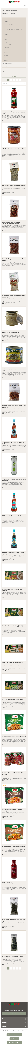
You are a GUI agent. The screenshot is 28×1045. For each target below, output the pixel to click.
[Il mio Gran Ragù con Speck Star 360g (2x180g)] (14, 796)
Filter (15, 76)
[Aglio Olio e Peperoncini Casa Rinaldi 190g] (14, 135)
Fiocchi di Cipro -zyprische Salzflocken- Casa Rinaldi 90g (14, 479)
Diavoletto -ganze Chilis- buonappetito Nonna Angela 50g (14, 406)
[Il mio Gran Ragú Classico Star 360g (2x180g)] (14, 722)
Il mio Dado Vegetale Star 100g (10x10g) (12, 699)
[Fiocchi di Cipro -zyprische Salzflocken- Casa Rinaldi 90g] (14, 465)
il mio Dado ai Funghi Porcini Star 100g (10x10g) (12, 590)
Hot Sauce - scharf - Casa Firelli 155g (12, 516)
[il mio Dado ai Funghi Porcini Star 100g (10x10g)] (14, 575)
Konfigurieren (14, 1038)
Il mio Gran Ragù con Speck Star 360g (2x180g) (12, 810)
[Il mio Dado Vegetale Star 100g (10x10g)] (14, 685)
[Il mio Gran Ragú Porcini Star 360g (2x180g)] (14, 832)
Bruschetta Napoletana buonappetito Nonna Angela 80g (13, 296)
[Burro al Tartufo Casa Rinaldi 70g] (14, 318)
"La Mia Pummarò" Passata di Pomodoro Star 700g (13, 112)
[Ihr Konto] (21, 5)
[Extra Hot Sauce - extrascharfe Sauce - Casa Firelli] (14, 429)
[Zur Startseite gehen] (14, 2)
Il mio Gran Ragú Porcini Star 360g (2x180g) (13, 846)
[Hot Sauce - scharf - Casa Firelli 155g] (14, 502)
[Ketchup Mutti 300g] (14, 869)
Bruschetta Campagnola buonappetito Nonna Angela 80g (14, 259)
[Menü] (3, 5)
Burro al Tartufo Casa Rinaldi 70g (10, 332)
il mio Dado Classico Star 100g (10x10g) (12, 626)
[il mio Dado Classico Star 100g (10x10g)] (14, 612)
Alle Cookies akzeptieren (14, 1042)
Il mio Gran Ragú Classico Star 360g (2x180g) (14, 736)
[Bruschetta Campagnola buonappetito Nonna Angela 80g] (14, 245)
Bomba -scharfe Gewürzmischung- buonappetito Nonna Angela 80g (11, 222)
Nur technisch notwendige (14, 1034)
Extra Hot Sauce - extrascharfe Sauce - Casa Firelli (13, 443)
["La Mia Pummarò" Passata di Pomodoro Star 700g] (14, 98)
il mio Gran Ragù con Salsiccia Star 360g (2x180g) (12, 773)
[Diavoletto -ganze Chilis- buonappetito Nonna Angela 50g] (14, 392)
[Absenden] (25, 1013)
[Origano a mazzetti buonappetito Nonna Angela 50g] (14, 942)
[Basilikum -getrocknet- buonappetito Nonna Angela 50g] (14, 172)
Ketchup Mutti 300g (7, 883)
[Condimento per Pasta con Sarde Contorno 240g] (14, 355)
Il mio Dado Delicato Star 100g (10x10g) (12, 662)
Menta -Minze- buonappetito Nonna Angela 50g (13, 920)
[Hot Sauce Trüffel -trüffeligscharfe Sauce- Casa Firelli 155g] (14, 539)
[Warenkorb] (24, 5)
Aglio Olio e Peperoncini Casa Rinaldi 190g (13, 149)
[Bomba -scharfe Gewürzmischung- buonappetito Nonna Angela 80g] (14, 208)
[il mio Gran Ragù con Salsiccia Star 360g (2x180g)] (14, 759)
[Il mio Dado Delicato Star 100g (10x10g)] (14, 649)
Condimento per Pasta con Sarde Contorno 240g (13, 369)
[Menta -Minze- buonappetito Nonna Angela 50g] (14, 906)
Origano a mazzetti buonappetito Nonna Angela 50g (12, 957)
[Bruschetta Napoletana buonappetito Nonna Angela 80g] (14, 282)
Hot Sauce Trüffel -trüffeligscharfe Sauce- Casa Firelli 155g (13, 553)
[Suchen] (18, 5)
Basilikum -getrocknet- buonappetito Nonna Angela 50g (13, 186)
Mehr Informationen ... (19, 1031)
